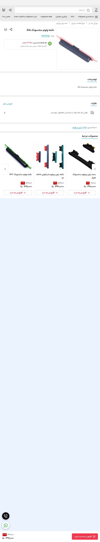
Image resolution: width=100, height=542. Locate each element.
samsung (45, 36)
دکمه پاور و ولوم (62, 23)
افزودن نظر (7, 104)
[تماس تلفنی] (5, 516)
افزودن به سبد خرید (83, 536)
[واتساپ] (5, 525)
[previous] (95, 169)
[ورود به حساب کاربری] (10, 10)
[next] (5, 169)
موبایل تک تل (93, 23)
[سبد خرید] (3, 10)
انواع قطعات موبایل (78, 23)
